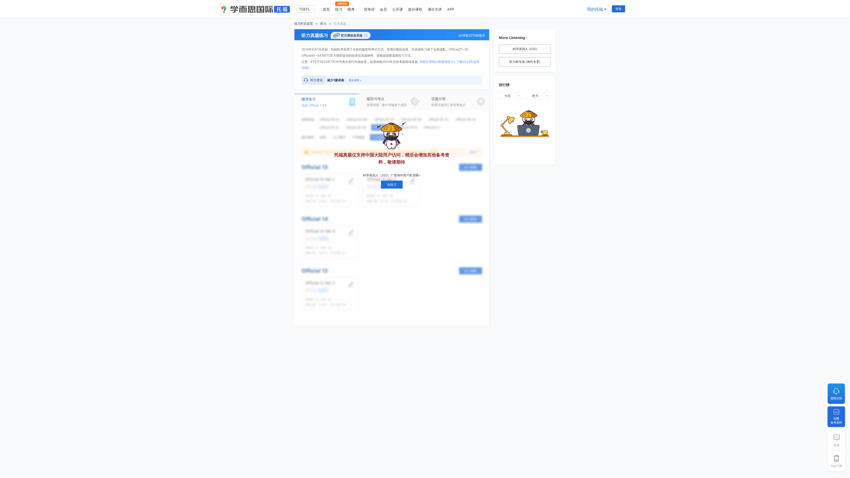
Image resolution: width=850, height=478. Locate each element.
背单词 (369, 9)
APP (450, 9)
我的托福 (595, 9)
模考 (351, 9)
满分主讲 (435, 9)
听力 (323, 23)
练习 (338, 9)
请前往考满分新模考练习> (437, 62)
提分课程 (415, 9)
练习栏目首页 (303, 23)
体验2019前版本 (473, 35)
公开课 (397, 9)
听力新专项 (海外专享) (524, 62)
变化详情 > (355, 80)
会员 (383, 9)
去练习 (391, 184)
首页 (326, 9)
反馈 (836, 445)
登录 (618, 9)
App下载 (836, 466)
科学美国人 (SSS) (525, 49)
